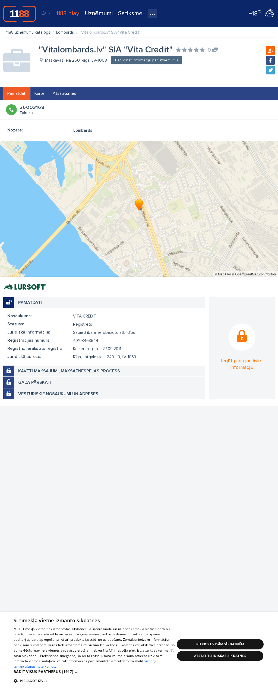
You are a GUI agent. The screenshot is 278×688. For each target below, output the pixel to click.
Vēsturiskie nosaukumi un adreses (58, 394)
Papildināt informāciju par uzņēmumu (146, 60)
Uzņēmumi (99, 13)
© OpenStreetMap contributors (254, 274)
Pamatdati (16, 93)
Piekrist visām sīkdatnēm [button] (220, 644)
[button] (94, 671)
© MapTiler (223, 274)
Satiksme (130, 13)
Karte (39, 93)
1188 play (67, 13)
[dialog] (139, 650)
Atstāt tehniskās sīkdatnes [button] (220, 656)
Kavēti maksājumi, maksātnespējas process (69, 371)
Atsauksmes (64, 93)
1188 (19, 13)
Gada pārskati (34, 382)
